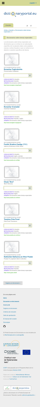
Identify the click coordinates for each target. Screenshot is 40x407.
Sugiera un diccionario (10, 308)
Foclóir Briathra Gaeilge (15, 144)
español (33, 3)
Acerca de (6, 305)
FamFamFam (13, 379)
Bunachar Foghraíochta (13, 69)
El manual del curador (10, 319)
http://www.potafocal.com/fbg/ (12, 160)
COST (5, 368)
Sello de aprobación (9, 315)
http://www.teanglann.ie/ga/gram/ (12, 122)
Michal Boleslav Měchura (23, 374)
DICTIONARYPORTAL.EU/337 (12, 67)
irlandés (11, 30)
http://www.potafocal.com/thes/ (12, 235)
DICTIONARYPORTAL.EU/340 (12, 217)
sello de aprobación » (28, 395)
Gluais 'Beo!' (9, 182)
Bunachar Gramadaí (11, 107)
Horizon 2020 (17, 370)
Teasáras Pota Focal (11, 219)
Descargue (6, 322)
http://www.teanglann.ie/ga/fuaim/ (12, 85)
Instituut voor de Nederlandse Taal (22, 376)
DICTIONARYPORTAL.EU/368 (12, 255)
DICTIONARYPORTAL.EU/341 (12, 142)
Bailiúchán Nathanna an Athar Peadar (18, 257)
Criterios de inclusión (9, 312)
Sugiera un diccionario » (13, 283)
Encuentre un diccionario (11, 301)
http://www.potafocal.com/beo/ (12, 197)
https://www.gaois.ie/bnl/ (10, 272)
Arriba (6, 30)
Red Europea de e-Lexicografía (14, 335)
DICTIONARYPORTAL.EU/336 (12, 105)
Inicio (5, 298)
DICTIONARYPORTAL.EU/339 (12, 180)
